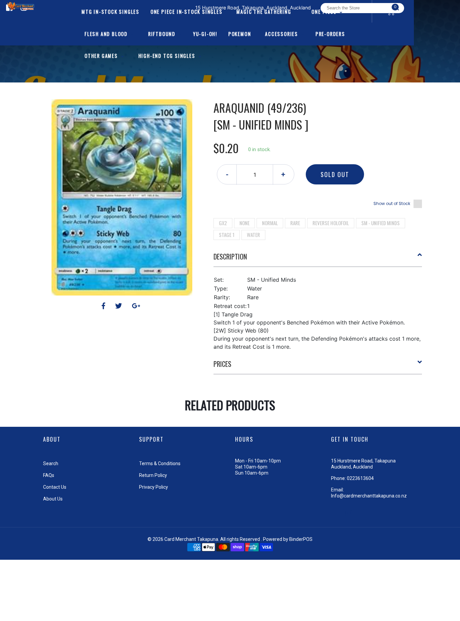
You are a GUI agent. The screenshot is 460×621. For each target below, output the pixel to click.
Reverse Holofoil (331, 223)
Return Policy (153, 475)
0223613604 (360, 478)
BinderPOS (301, 539)
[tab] (317, 259)
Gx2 (223, 223)
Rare (295, 223)
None (244, 223)
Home (210, 87)
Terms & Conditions (159, 463)
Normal (270, 223)
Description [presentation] (230, 256)
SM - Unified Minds (380, 223)
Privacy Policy (153, 487)
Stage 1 (226, 234)
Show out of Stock (391, 203)
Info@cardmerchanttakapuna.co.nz (369, 495)
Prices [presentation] (222, 364)
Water (253, 234)
